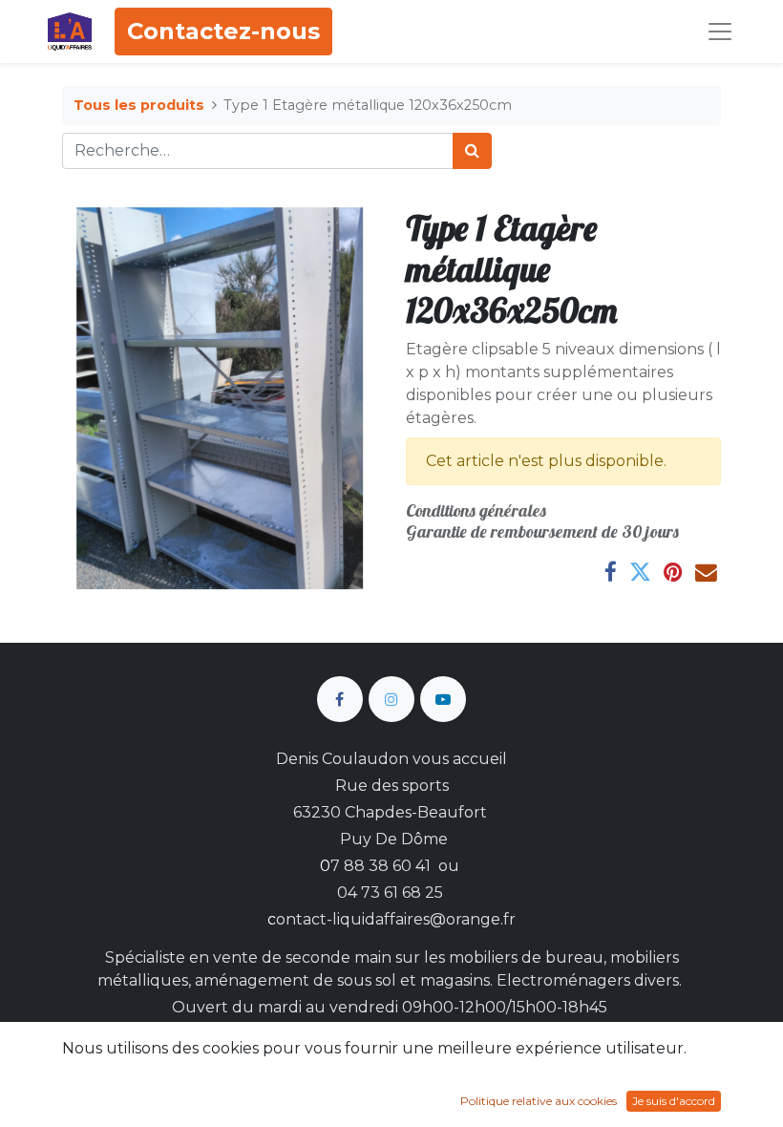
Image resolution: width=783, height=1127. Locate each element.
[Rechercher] (472, 151)
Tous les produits (139, 105)
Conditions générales (476, 510)
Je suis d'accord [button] (673, 1101)
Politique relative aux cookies (538, 1101)
